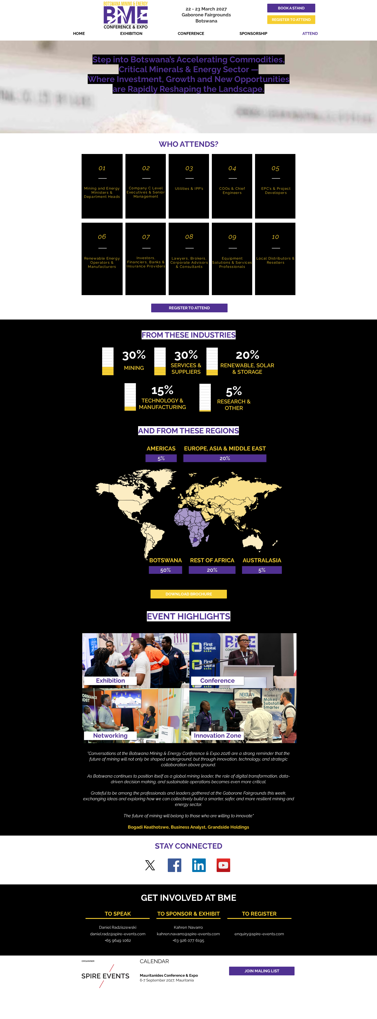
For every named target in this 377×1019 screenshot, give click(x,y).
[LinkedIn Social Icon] (199, 865)
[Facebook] (174, 865)
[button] (110, 681)
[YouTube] (223, 865)
